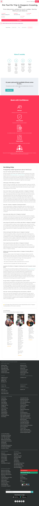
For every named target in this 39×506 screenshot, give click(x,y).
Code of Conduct (4, 478)
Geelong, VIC (4, 378)
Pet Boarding (4, 399)
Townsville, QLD (23, 371)
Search (20, 20)
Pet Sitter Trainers (5, 448)
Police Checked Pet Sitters (25, 430)
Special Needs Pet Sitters (6, 441)
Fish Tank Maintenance (25, 402)
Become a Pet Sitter (5, 470)
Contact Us (22, 481)
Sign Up (36, 1)
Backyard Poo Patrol (24, 399)
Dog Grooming (4, 408)
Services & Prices (17, 453)
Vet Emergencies (4, 484)
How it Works (4, 455)
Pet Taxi (22, 410)
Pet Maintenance (23, 412)
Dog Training (23, 406)
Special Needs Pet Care (25, 413)
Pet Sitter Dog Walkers (6, 446)
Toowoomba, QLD (24, 369)
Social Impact (4, 457)
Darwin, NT (22, 389)
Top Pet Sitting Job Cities (6, 477)
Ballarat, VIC (3, 380)
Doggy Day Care (4, 405)
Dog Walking (4, 402)
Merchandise (4, 480)
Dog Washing (23, 403)
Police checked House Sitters (26, 425)
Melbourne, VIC (4, 377)
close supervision (31, 268)
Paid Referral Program (5, 463)
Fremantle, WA (4, 390)
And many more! (4, 393)
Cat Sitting (3, 406)
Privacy (21, 475)
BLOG (23, 501)
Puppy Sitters (23, 428)
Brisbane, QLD (23, 365)
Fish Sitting (3, 416)
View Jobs (3, 475)
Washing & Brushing (24, 409)
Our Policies (22, 477)
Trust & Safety (4, 458)
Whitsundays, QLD (24, 372)
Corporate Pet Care (24, 397)
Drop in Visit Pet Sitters (25, 429)
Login (34, 1)
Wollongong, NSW (5, 369)
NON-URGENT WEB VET (25, 472)
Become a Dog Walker (6, 471)
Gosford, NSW (4, 371)
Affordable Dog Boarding (6, 445)
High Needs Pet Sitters (25, 416)
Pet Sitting (3, 400)
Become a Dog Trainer (6, 473)
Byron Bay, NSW (4, 366)
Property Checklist (18, 455)
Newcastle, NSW (4, 368)
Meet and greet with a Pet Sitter (18, 174)
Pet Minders (3, 442)
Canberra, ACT (23, 377)
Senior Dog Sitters (24, 426)
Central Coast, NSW (5, 372)
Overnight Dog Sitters (5, 436)
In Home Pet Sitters (5, 433)
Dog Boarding (4, 412)
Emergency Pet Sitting (6, 435)
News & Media (4, 460)
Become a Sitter (30, 1)
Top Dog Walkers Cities (19, 465)
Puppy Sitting (4, 413)
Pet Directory (16, 461)
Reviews (3, 461)
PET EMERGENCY (24, 470)
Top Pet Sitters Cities (18, 464)
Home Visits (3, 409)
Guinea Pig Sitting (5, 415)
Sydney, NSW (4, 365)
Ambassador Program (5, 485)
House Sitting (4, 403)
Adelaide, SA (22, 386)
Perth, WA (3, 389)
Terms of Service (23, 478)
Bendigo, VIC (4, 381)
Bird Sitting (22, 408)
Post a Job (9, 90)
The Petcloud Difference (6, 454)
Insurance (16, 458)
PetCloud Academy (5, 481)
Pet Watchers (4, 443)
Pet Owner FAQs (17, 457)
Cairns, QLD (22, 374)
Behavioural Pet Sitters (6, 439)
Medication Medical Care (25, 418)
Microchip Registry (18, 467)
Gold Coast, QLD (23, 366)
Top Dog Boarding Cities (19, 463)
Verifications (16, 460)
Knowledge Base (23, 474)
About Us (3, 453)
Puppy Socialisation (24, 405)
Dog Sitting (3, 397)
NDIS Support (4, 410)
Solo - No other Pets (5, 438)
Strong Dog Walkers (24, 420)
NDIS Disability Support (25, 415)
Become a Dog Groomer (6, 474)
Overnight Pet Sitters (24, 422)
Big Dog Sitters (23, 419)
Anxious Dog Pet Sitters (25, 432)
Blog (21, 480)
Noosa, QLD (22, 368)
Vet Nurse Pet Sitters (24, 423)
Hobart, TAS (3, 386)
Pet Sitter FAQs (4, 483)
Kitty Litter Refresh (24, 400)
